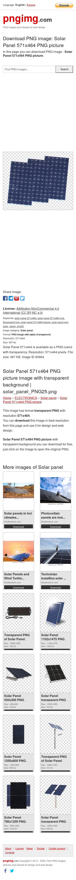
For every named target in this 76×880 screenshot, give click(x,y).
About (8, 848)
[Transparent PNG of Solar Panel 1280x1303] (55, 734)
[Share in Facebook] (5, 298)
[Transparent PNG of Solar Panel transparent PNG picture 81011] (18, 612)
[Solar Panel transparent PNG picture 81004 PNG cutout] (55, 795)
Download (18, 526)
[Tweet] (22, 298)
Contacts (9, 852)
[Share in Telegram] (11, 298)
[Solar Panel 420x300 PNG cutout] (18, 673)
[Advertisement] (38, 114)
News (30, 848)
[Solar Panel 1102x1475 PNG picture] (55, 612)
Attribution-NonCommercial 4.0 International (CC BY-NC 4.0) (31, 310)
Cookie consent (57, 848)
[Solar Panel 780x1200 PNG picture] (18, 795)
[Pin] (16, 298)
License (19, 848)
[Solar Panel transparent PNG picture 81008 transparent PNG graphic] (55, 673)
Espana (31, 5)
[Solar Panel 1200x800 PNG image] (18, 734)
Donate (41, 848)
